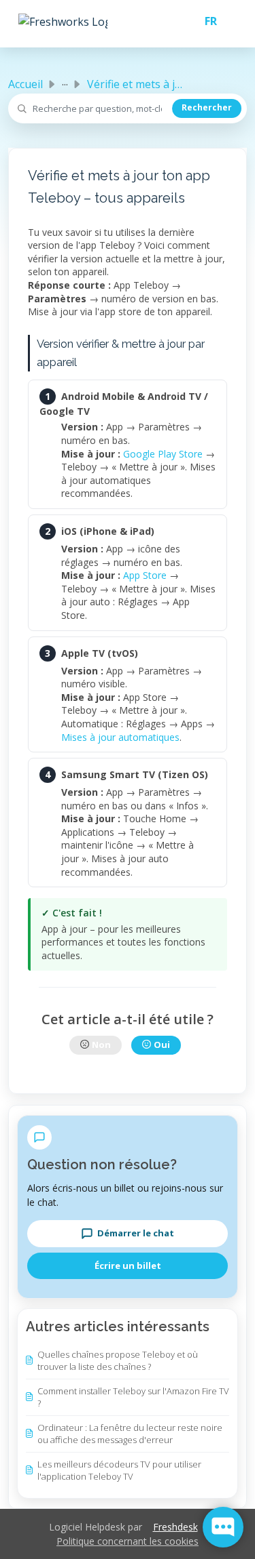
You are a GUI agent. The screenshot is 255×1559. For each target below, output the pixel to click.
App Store (145, 575)
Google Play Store (163, 453)
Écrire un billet (128, 1265)
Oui (162, 1044)
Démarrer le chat (135, 1233)
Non (101, 1044)
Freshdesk (175, 1526)
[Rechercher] (206, 108)
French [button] (205, 21)
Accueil (25, 84)
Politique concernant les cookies (127, 1541)
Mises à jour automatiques (120, 737)
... (65, 81)
